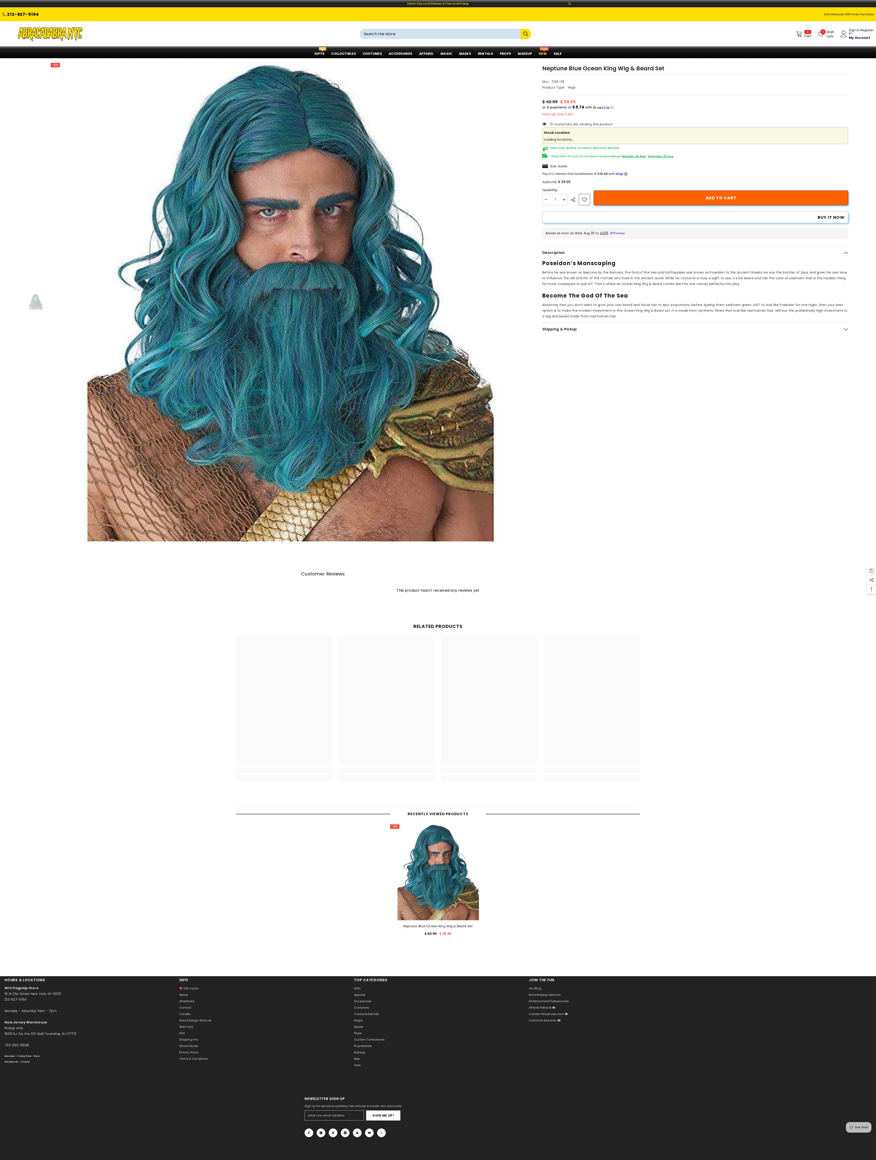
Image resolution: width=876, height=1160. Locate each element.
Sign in (852, 32)
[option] (290, 302)
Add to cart (721, 198)
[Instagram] (321, 1132)
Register (867, 30)
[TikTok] (345, 1132)
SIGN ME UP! (383, 1115)
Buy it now (831, 217)
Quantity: (550, 190)
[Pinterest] (333, 1132)
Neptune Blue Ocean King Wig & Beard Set (438, 926)
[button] (695, 107)
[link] (584, 199)
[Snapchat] (357, 1132)
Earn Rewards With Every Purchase (849, 14)
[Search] (445, 34)
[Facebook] (309, 1132)
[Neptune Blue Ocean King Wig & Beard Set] (438, 872)
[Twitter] (381, 1132)
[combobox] (440, 34)
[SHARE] (575, 199)
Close (569, 4)
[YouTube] (369, 1132)
